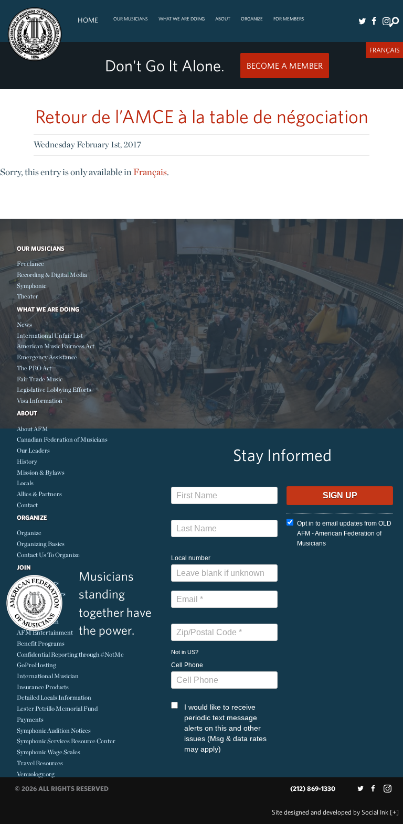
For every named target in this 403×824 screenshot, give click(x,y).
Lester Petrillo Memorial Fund (57, 708)
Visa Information (39, 400)
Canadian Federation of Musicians (62, 439)
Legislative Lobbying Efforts (54, 389)
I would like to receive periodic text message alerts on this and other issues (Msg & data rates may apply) (225, 728)
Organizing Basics (41, 544)
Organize (252, 19)
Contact (27, 505)
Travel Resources (40, 763)
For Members (288, 19)
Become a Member (285, 65)
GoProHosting (36, 665)
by (330, 812)
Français (150, 171)
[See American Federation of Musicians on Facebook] (373, 21)
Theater (27, 296)
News (24, 324)
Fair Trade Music (39, 379)
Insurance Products (43, 687)
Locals (25, 483)
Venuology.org (36, 774)
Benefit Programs (41, 643)
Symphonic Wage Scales (48, 752)
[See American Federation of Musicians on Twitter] (362, 21)
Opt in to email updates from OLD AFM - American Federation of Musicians (344, 533)
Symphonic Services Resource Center (66, 741)
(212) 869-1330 (312, 789)
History (27, 461)
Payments (30, 719)
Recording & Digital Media (52, 275)
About (222, 19)
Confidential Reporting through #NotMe (70, 654)
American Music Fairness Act (55, 346)
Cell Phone (187, 665)
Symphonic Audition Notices (54, 730)
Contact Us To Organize (48, 555)
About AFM (32, 429)
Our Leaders (33, 450)
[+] (394, 812)
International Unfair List (50, 335)
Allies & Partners (39, 494)
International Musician (48, 676)
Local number (190, 558)
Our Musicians (130, 19)
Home (88, 20)
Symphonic (31, 286)
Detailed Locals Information (54, 697)
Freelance (30, 263)
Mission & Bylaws (41, 472)
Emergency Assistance (47, 357)
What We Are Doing (181, 19)
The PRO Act (34, 368)
